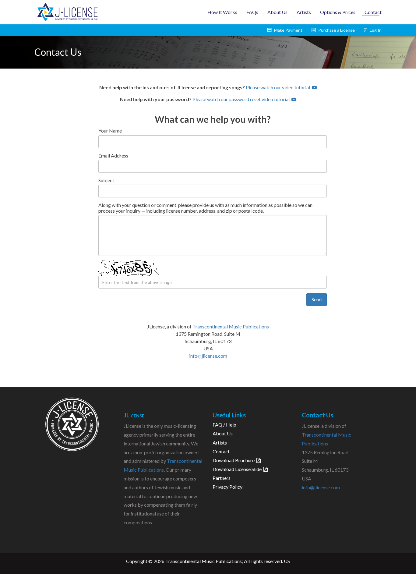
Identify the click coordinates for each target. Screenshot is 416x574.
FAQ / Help (224, 424)
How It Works (222, 12)
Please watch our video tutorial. (279, 87)
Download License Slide (238, 469)
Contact (373, 12)
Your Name (110, 130)
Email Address (113, 155)
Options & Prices (337, 12)
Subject (106, 180)
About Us (277, 12)
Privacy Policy (227, 487)
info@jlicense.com (208, 356)
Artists (304, 12)
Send (317, 299)
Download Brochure (234, 460)
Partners (222, 478)
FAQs (252, 12)
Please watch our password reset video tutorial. (241, 99)
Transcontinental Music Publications (230, 326)
